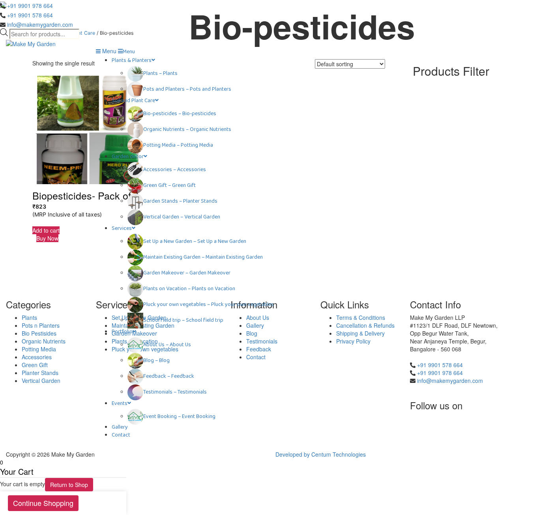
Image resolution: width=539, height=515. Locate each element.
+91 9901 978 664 (30, 5)
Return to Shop (69, 485)
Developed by (293, 454)
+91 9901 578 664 (30, 15)
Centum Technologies (338, 454)
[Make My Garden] (31, 43)
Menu (108, 51)
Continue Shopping (43, 503)
